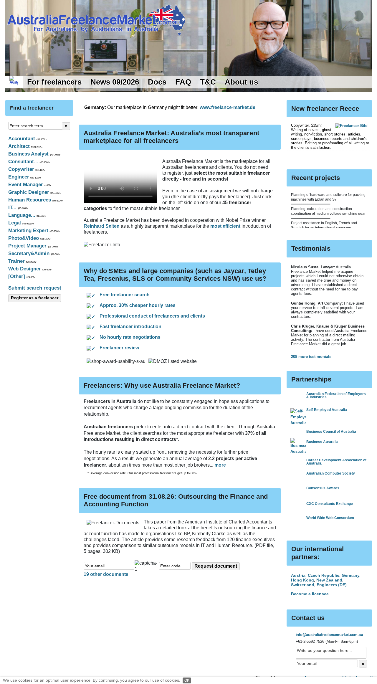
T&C (208, 81)
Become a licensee (310, 594)
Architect (25, 146)
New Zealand (329, 580)
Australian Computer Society (330, 473)
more (220, 464)
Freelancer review (119, 347)
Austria (298, 575)
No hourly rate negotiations (130, 337)
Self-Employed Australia (326, 410)
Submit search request (34, 288)
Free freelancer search (125, 294)
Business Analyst (34, 154)
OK (186, 680)
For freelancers (54, 81)
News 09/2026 (114, 81)
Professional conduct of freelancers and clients (152, 315)
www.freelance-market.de (227, 107)
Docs (157, 81)
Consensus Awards (322, 488)
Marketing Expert (34, 230)
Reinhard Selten (102, 226)
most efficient (226, 226)
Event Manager (30, 184)
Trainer (22, 261)
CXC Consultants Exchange (329, 504)
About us (241, 81)
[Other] (22, 276)
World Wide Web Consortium (330, 518)
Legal (21, 223)
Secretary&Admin (34, 253)
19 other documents (106, 574)
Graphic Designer (34, 192)
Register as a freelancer (34, 297)
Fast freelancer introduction (130, 326)
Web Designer (30, 269)
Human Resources (35, 200)
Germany (350, 575)
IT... (18, 207)
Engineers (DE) (332, 584)
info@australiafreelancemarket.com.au (329, 634)
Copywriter (27, 169)
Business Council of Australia (331, 431)
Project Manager (33, 246)
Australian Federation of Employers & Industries (336, 395)
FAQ (183, 81)
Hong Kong (302, 580)
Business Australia (322, 442)
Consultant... (29, 161)
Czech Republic (323, 575)
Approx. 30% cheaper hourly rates (138, 305)
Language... (27, 215)
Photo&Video (29, 238)
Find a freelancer (32, 108)
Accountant (27, 138)
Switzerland (302, 584)
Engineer (24, 177)
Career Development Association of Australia (336, 461)
